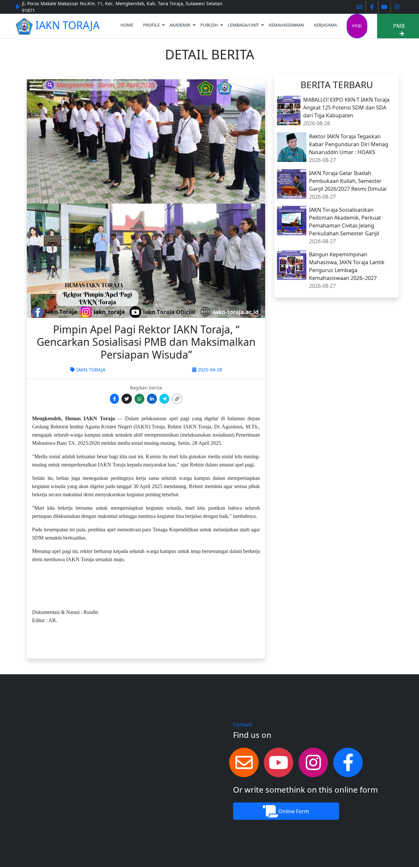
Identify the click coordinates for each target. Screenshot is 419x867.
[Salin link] (177, 399)
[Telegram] (164, 399)
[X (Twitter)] (126, 399)
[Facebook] (114, 399)
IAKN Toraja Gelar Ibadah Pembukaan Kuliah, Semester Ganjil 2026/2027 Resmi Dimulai (348, 180)
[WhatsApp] (139, 399)
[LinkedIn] (152, 399)
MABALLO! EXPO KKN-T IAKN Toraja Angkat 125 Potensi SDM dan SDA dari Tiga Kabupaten (346, 107)
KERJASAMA (325, 25)
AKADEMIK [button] (180, 25)
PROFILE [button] (151, 25)
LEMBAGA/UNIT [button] (243, 25)
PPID (357, 26)
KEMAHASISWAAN (286, 25)
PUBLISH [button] (209, 25)
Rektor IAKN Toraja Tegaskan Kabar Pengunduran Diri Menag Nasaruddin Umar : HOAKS (348, 144)
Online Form (293, 811)
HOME (126, 25)
